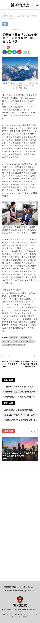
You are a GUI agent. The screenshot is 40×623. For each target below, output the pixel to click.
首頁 (3, 13)
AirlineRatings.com (14, 345)
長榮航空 (13, 337)
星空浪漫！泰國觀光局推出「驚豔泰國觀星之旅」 (29, 363)
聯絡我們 (31, 590)
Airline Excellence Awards (18, 341)
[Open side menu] (3, 5)
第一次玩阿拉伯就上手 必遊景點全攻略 (10, 363)
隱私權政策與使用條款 (14, 590)
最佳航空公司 (26, 337)
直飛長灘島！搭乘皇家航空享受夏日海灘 (21, 410)
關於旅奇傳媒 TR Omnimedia (18, 587)
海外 (9, 13)
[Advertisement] (20, 503)
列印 (27, 52)
